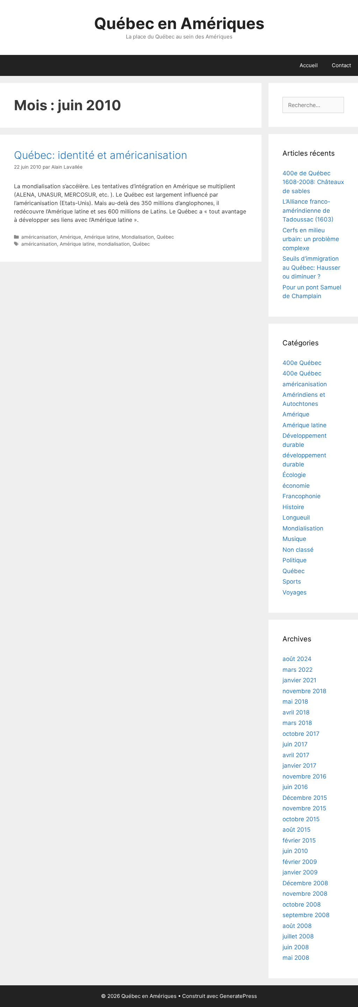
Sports (291, 581)
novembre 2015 (304, 808)
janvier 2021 (299, 680)
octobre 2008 (301, 904)
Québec (165, 237)
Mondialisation (138, 237)
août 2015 (296, 829)
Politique (294, 560)
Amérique (70, 237)
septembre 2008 (305, 914)
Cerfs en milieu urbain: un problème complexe (310, 239)
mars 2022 (297, 669)
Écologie (294, 474)
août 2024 (297, 658)
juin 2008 (295, 947)
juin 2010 (295, 850)
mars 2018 (297, 722)
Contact (341, 65)
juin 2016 (295, 786)
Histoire (293, 507)
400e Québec (301, 362)
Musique (294, 538)
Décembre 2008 (305, 883)
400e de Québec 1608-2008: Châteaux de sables (313, 182)
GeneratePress (238, 996)
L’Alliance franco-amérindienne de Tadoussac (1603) (308, 210)
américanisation (39, 237)
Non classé (298, 549)
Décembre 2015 (304, 797)
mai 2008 (295, 957)
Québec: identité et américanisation (100, 155)
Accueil (309, 65)
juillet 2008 (298, 936)
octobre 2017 (301, 733)
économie (296, 485)
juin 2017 (295, 744)
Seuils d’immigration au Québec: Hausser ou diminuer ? (311, 267)
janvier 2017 (299, 765)
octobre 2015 (301, 819)
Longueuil (296, 517)
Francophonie (301, 496)
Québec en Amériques (179, 23)
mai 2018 (295, 701)
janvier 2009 (300, 872)
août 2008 (297, 925)
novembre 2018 (304, 691)
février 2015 (299, 840)
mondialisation (114, 244)
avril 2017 (295, 755)
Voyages (294, 592)
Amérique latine (101, 237)
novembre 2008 (304, 893)
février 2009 (299, 861)
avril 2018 (295, 712)
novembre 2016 (304, 776)
